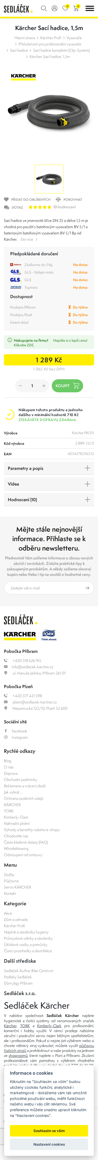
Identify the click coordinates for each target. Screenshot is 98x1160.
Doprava (11, 773)
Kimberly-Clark (16, 817)
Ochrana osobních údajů (23, 798)
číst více (27, 239)
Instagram (20, 737)
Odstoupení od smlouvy (23, 854)
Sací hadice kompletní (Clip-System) (61, 50)
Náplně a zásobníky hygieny (26, 932)
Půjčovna (11, 880)
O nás (9, 767)
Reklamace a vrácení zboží (24, 785)
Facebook (19, 731)
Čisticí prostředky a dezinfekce (28, 950)
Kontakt (10, 893)
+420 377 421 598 (27, 695)
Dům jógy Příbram (18, 983)
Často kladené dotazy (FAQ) (26, 842)
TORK (9, 810)
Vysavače (74, 37)
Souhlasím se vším (49, 1131)
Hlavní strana (24, 37)
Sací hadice (19, 50)
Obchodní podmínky (20, 779)
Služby (9, 874)
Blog (7, 760)
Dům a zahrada (16, 919)
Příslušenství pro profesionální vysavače (50, 44)
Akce (8, 913)
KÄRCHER (12, 804)
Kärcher (10, 1025)
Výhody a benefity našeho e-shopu (32, 829)
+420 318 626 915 (26, 660)
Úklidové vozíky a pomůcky (25, 944)
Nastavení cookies (49, 1144)
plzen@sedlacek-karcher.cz (34, 702)
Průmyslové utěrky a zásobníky (28, 938)
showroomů (18, 1055)
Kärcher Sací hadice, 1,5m (50, 56)
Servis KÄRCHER (17, 887)
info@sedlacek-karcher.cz (32, 666)
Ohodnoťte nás (16, 835)
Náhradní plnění (17, 823)
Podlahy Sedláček (18, 976)
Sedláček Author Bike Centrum (28, 970)
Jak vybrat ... (13, 792)
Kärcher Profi (50, 37)
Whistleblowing (16, 848)
